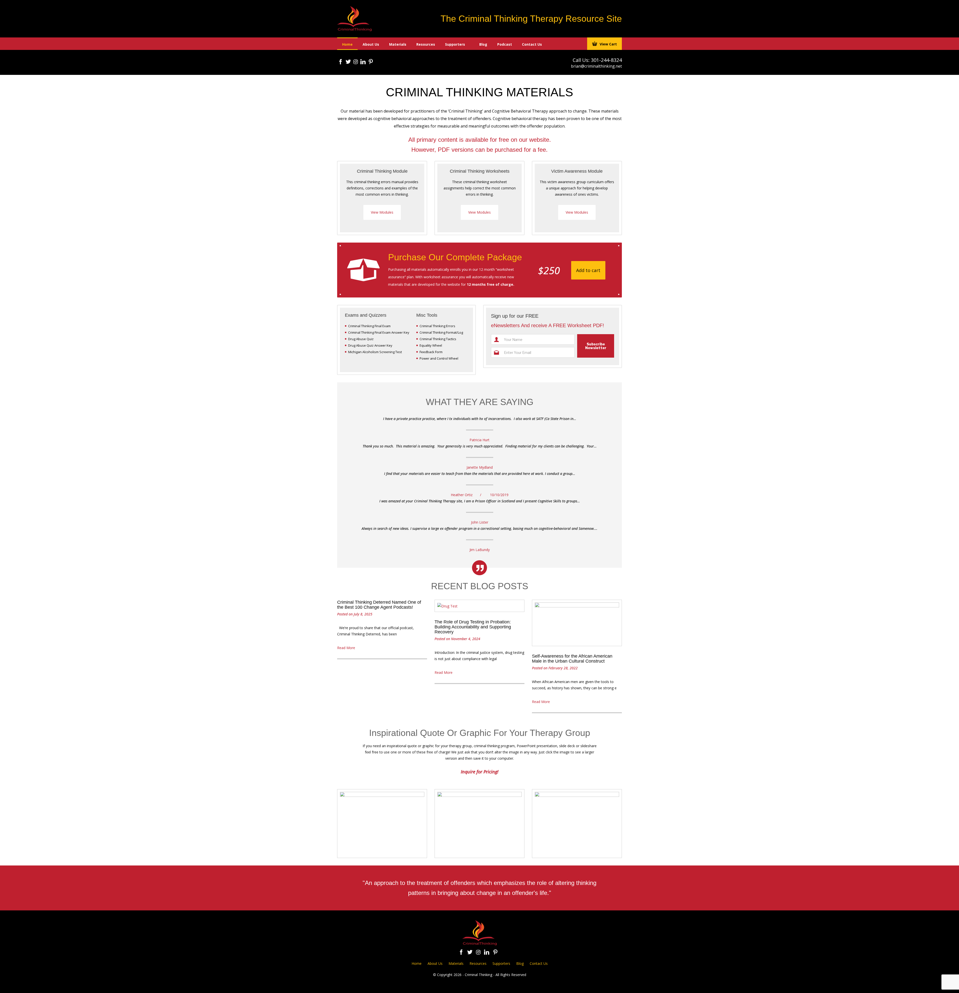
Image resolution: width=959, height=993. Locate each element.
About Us (371, 44)
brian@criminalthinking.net (596, 66)
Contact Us (532, 44)
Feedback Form (431, 352)
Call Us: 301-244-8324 (597, 60)
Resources (425, 44)
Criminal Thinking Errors (437, 326)
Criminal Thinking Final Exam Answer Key (378, 332)
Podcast (504, 44)
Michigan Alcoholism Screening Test (375, 352)
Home (347, 44)
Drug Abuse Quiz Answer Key (370, 345)
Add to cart (588, 270)
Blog (483, 44)
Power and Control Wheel (439, 358)
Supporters (455, 44)
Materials (397, 44)
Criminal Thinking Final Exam (369, 326)
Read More (346, 647)
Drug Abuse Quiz (361, 339)
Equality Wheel (431, 345)
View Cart (608, 44)
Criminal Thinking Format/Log (441, 332)
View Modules (382, 212)
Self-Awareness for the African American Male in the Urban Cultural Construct (572, 659)
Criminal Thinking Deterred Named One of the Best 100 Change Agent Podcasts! (379, 605)
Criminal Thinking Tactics (438, 339)
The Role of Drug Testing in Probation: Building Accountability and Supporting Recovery (473, 626)
